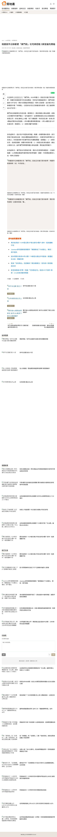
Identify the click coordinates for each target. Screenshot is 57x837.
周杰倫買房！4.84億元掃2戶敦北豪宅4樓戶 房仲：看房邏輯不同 (32, 243)
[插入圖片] (49, 654)
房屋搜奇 (14, 8)
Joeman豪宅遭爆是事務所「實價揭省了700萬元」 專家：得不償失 (32, 250)
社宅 (23, 278)
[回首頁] (8, 3)
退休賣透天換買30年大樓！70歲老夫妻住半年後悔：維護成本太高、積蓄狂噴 (32, 257)
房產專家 (30, 8)
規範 (4, 654)
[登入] (51, 4)
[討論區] (3, 103)
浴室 (26, 12)
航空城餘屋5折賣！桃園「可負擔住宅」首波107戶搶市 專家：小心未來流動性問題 (32, 271)
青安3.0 (5, 12)
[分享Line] (3, 98)
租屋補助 (19, 12)
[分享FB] (3, 94)
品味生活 (22, 8)
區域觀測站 (6, 8)
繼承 (12, 12)
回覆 (53, 654)
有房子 (37, 8)
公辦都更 (16, 278)
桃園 (9, 278)
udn (3, 40)
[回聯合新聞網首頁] (4, 3)
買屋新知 (53, 8)
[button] (54, 4)
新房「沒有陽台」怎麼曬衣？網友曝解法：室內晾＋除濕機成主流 (32, 264)
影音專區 (45, 8)
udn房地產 (7, 40)
